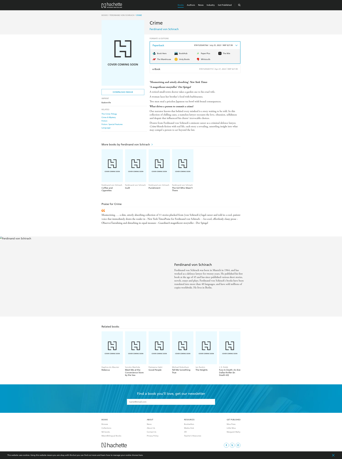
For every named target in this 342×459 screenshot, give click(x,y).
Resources (189, 420)
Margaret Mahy (233, 432)
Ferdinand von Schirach (164, 29)
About (150, 420)
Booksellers (189, 424)
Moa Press (231, 424)
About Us (151, 428)
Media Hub (189, 428)
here (141, 455)
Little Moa (231, 428)
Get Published (225, 5)
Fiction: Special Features (112, 124)
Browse (105, 424)
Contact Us (151, 432)
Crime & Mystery (109, 117)
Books (181, 5)
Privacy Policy (152, 436)
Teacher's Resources (192, 436)
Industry (211, 5)
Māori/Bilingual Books (111, 436)
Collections (106, 428)
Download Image (123, 92)
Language (106, 128)
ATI (185, 432)
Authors (191, 5)
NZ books (106, 432)
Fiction (104, 121)
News (200, 5)
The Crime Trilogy (109, 114)
